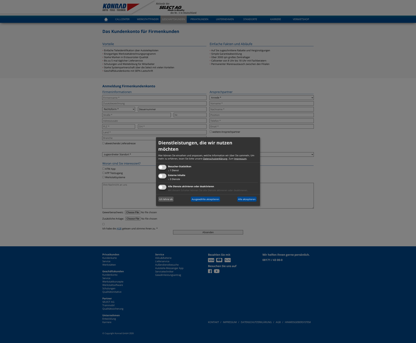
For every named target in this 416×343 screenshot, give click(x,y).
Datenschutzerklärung (215, 158)
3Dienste (174, 179)
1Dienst (173, 170)
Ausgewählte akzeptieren (205, 199)
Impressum (240, 158)
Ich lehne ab (166, 199)
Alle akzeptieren (247, 199)
